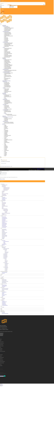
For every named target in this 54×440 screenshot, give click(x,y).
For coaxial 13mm (5, 255)
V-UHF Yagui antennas (4, 226)
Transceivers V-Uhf (4, 304)
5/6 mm (6, 250)
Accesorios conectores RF (6, 248)
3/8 (2, 201)
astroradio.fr (1, 335)
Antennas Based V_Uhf (4, 218)
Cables (1, 239)
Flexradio (1, 365)
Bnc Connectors (5, 249)
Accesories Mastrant (6, 209)
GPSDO (3, 293)
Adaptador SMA (6, 263)
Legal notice (1, 344)
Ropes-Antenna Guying (4, 208)
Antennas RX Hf (4, 219)
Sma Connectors (5, 262)
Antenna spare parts (4, 217)
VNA (2, 296)
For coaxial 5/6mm (5, 256)
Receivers (1, 358)
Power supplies (2, 362)
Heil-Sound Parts (4, 233)
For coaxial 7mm (5, 257)
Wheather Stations (3, 311)
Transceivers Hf (3, 302)
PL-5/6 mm (6, 269)
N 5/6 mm (6, 261)
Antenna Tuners (4, 186)
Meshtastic (2, 277)
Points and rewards (2, 351)
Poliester (6, 212)
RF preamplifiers (4, 194)
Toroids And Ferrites (4, 195)
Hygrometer (3, 312)
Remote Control (2, 287)
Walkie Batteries (2, 310)
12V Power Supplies (4, 279)
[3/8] (13, 7)
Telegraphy (2, 297)
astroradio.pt (1, 334)
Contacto (1, 348)
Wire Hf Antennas (4, 227)
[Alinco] (2, 7)
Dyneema (6, 211)
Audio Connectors (4, 246)
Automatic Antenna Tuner (6, 188)
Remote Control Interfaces (5, 289)
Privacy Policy (2, 341)
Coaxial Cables (3, 240)
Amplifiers (2, 196)
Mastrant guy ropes (6, 210)
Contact (3, 11)
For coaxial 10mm (5, 254)
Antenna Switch (4, 185)
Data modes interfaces (4, 272)
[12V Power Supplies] (13, 6)
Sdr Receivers (3, 286)
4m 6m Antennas (4, 216)
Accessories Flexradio (4, 301)
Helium (4, 242)
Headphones (3, 231)
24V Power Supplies (4, 280)
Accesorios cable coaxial (6, 241)
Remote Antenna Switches (5, 193)
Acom (1, 364)
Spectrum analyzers (4, 294)
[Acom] (2, 6)
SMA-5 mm (6, 265)
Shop (0, 340)
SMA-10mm (6, 264)
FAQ (0, 347)
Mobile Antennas (4, 225)
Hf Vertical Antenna (4, 224)
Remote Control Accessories (5, 288)
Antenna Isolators (4, 202)
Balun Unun (3, 204)
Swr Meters (3, 295)
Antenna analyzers (2, 361)
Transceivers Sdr (4, 303)
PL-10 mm (6, 268)
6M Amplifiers (3, 197)
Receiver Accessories (4, 285)
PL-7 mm (6, 270)
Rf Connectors (3, 247)
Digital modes (2, 357)
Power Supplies (2, 278)
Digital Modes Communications (4, 271)
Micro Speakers (3, 234)
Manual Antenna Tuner (6, 189)
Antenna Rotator (4, 203)
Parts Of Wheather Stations (5, 313)
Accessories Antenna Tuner (7, 187)
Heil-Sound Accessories (4, 232)
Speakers (3, 238)
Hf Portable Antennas (4, 223)
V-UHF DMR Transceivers (5, 305)
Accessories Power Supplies (5, 281)
